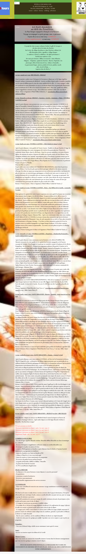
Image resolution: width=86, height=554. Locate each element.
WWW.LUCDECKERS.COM (42, 4)
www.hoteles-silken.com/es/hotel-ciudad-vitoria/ (47, 140)
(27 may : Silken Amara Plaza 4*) (28, 290)
